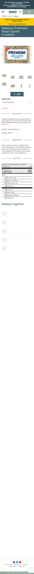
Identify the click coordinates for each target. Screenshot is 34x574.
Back (4, 16)
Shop (9, 16)
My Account (8, 564)
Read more (5, 124)
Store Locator (17, 564)
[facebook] (14, 562)
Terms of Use (21, 566)
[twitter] (17, 562)
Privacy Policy (13, 566)
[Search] (20, 11)
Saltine (16, 16)
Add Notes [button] (5, 108)
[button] (4, 75)
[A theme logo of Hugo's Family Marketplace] (13, 11)
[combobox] (17, 102)
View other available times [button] (17, 24)
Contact (25, 564)
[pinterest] (20, 562)
